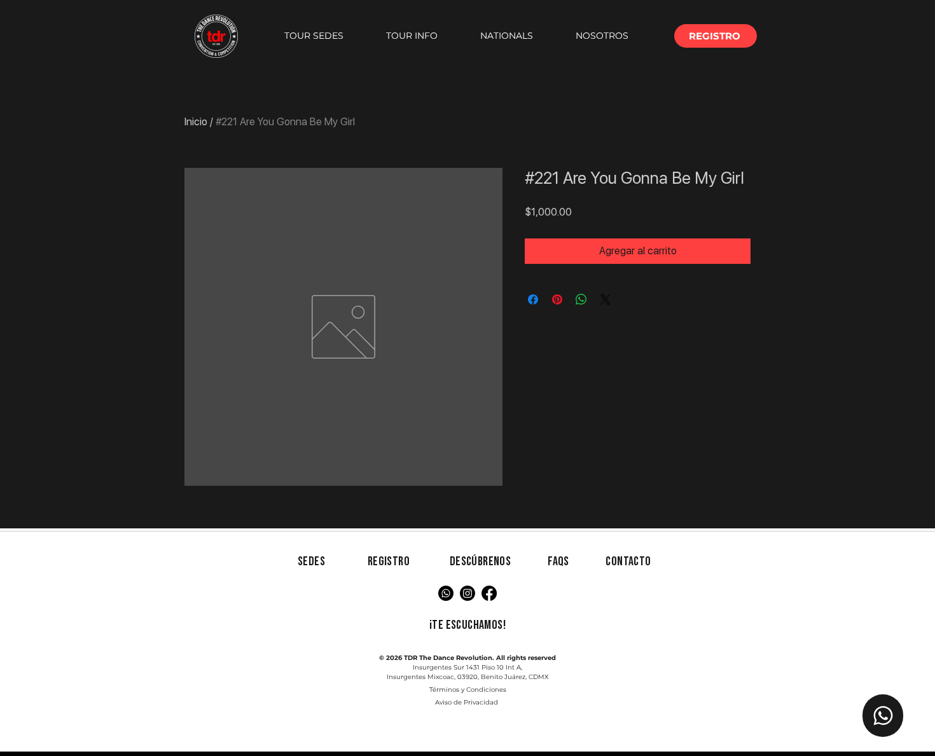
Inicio (195, 122)
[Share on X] (605, 299)
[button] (313, 36)
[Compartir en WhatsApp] (581, 299)
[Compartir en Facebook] (533, 299)
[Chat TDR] (882, 715)
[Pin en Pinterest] (557, 299)
